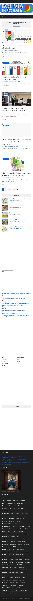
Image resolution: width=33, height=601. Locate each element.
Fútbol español (25, 534)
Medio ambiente (20, 549)
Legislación (22, 546)
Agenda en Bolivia (18, 498)
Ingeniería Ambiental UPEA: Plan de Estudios (13, 298)
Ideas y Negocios (21, 541)
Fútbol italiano (5, 536)
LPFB (14, 549)
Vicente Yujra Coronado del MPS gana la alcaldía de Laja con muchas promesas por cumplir (15, 304)
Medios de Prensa (6, 552)
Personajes (4, 570)
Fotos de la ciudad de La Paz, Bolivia (17, 219)
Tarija (18, 361)
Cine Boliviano (17, 511)
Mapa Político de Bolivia (14, 226)
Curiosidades (11, 518)
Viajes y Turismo (23, 590)
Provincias (26, 575)
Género (13, 536)
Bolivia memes (11, 503)
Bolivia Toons (20, 503)
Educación (12, 521)
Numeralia (27, 562)
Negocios (4, 562)
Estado (28, 526)
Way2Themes (14, 599)
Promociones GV (18, 575)
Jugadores (26, 544)
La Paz (3, 357)
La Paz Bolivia (5, 546)
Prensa (21, 572)
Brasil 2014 (18, 505)
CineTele (4, 308)
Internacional (13, 544)
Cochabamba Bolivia (7, 513)
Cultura (4, 518)
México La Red (5, 292)
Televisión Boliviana (7, 587)
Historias (24, 539)
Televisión (20, 585)
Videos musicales (12, 593)
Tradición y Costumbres (19, 587)
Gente (18, 536)
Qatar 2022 (5, 577)
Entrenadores (17, 523)
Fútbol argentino (6, 534)
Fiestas (16, 529)
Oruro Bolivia (5, 567)
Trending (4, 590)
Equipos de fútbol (6, 526)
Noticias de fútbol (19, 562)
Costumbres (23, 516)
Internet (20, 544)
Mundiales (4, 557)
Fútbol (13, 531)
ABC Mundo (9, 498)
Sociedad (23, 582)
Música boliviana (19, 559)
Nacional (27, 559)
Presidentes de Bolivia (7, 575)
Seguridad (21, 580)
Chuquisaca (5, 363)
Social (17, 582)
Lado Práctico (14, 546)
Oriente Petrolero (20, 564)
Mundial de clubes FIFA (18, 554)
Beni (18, 363)
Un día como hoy (13, 590)
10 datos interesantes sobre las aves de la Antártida (15, 315)
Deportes (18, 518)
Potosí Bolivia (26, 570)
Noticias (11, 562)
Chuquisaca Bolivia (7, 511)
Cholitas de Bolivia (18, 508)
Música (11, 559)
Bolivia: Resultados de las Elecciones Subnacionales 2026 (14, 47)
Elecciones (19, 521)
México (26, 552)
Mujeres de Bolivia (6, 554)
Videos (4, 593)
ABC (3, 498)
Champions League (7, 508)
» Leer (3, 57)
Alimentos (27, 498)
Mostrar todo (16, 26)
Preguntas (4, 572)
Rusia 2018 (17, 577)
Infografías (5, 544)
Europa (4, 529)
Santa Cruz (4, 359)
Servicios (12, 582)
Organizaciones (11, 564)
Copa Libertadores (6, 516)
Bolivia (4, 503)
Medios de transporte (18, 552)
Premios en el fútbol (13, 572)
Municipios (4, 559)
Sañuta (15, 580)
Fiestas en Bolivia (24, 529)
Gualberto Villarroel (6, 539)
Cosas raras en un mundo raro (10, 313)
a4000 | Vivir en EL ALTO (8, 302)
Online (3, 564)
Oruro (18, 359)
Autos (3, 500)
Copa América (24, 513)
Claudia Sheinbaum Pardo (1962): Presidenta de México (16, 293)
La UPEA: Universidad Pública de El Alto (11, 297)
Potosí (3, 361)
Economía (4, 521)
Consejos (17, 513)
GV (14, 539)
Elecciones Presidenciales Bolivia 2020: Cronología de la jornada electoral (14, 109)
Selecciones (5, 582)
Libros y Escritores (6, 549)
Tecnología (13, 585)
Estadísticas (21, 526)
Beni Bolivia (15, 500)
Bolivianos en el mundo (7, 505)
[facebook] (15, 1)
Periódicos (21, 567)
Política (11, 570)
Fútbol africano (20, 531)
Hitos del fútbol (5, 541)
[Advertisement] (16, 251)
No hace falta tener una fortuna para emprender (20, 198)
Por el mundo (18, 570)
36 (14, 189)
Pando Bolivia (13, 567)
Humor (13, 541)
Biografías (22, 500)
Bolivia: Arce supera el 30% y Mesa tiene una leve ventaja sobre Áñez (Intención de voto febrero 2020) (16, 142)
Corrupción (15, 516)
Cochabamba (20, 357)
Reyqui (4, 50)
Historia (18, 539)
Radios (11, 577)
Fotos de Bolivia (6, 531)
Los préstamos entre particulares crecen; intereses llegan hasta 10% (18, 206)
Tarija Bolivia (5, 585)
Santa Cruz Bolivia (6, 580)
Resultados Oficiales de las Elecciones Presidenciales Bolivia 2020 (14, 78)
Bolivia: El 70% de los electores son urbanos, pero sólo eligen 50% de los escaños (16, 174)
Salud (23, 577)
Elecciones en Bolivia (7, 523)
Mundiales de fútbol (14, 557)
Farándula (10, 529)
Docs (24, 518)
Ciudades (25, 511)
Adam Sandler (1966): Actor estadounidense (13, 310)
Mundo (22, 557)
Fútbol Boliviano (16, 534)
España (14, 526)
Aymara (9, 500)
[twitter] (18, 1)
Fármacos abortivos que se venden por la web (19, 212)
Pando (3, 365)
